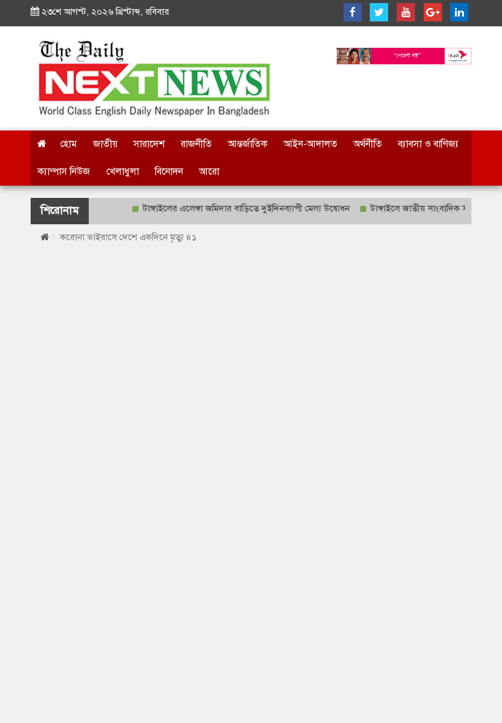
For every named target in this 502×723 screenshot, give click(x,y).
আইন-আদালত (310, 144)
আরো (209, 171)
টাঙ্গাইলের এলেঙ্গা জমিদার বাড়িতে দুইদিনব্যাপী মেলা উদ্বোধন (241, 208)
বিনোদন (169, 171)
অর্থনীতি (367, 144)
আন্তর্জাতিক (248, 144)
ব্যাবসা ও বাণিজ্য (428, 144)
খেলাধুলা (122, 171)
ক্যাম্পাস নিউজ (63, 171)
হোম (68, 144)
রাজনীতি (196, 144)
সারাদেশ (149, 144)
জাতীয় (105, 144)
